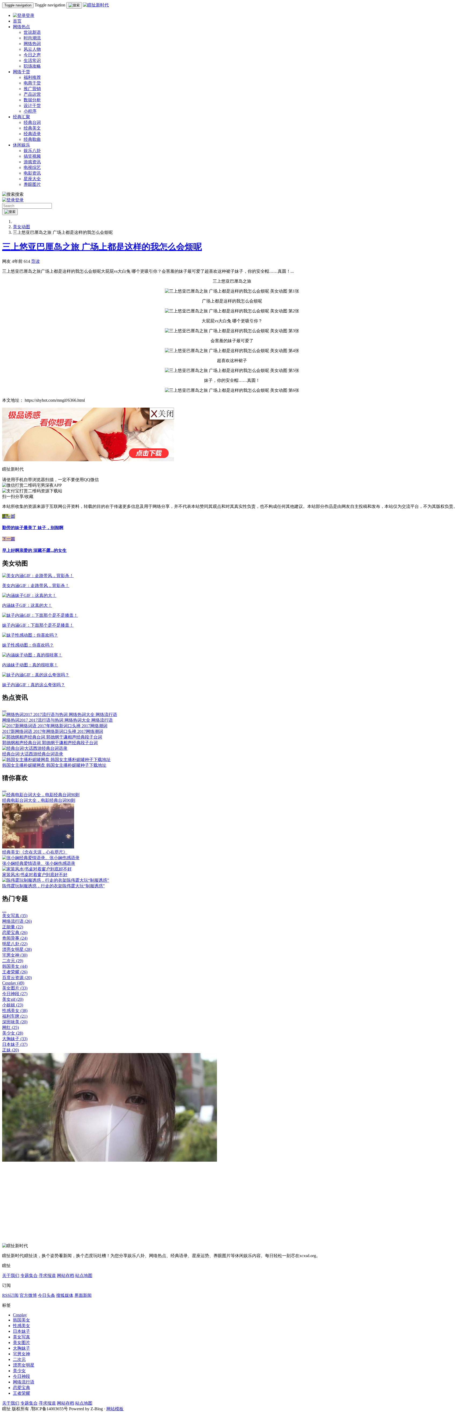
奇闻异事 (14, 938)
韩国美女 (14, 966)
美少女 (12, 1033)
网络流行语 (17, 921)
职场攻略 (32, 66)
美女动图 (21, 226)
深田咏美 (14, 1022)
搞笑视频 (32, 156)
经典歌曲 (32, 139)
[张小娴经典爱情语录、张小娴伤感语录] (40, 857)
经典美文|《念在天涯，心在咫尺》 (34, 852)
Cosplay (13, 983)
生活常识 (32, 60)
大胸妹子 (14, 1038)
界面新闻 (83, 1295)
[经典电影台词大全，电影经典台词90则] (40, 794)
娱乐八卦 (32, 150)
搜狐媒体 (64, 1295)
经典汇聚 (21, 117)
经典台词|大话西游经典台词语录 (32, 754)
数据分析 (32, 100)
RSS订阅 (10, 1295)
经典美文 (32, 128)
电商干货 (32, 83)
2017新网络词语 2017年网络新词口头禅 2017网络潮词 (52, 731)
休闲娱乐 (21, 145)
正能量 (12, 927)
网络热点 (21, 26)
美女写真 (14, 915)
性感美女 (14, 1010)
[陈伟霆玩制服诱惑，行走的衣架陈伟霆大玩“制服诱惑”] (55, 880)
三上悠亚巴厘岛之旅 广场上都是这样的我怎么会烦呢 (102, 247)
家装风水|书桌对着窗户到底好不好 (34, 874)
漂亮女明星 (17, 949)
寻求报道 (47, 1275)
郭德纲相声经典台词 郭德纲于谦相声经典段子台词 (50, 742)
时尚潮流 (32, 38)
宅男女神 (14, 955)
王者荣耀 (14, 972)
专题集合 (29, 1275)
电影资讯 (32, 173)
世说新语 (32, 32)
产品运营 (32, 94)
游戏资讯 (32, 162)
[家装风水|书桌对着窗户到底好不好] (37, 869)
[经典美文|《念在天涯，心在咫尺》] (38, 847)
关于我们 (10, 1275)
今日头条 (46, 1295)
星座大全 (32, 178)
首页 (17, 21)
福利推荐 (32, 77)
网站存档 (65, 1275)
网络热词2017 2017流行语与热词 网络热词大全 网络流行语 (57, 720)
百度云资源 (17, 977)
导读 (35, 261)
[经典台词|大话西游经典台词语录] (34, 748)
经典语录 (32, 133)
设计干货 (32, 105)
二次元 (12, 960)
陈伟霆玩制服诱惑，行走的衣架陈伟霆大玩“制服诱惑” (53, 886)
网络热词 (32, 43)
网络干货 (21, 71)
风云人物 (32, 49)
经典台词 (32, 122)
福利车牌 (14, 1016)
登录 (30, 15)
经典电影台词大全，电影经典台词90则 (38, 800)
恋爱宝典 (14, 932)
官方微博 (28, 1295)
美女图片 (14, 988)
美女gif (12, 999)
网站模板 (115, 1408)
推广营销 (32, 88)
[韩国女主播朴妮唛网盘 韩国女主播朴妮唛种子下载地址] (56, 759)
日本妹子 (14, 1044)
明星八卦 (14, 944)
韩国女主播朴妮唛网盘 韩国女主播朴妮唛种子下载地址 (54, 765)
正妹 (10, 1050)
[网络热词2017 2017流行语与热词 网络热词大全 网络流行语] (59, 714)
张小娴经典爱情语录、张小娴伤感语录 (38, 863)
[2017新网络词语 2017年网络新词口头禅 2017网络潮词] (54, 725)
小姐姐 (12, 1005)
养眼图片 (32, 184)
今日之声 (32, 55)
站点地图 (83, 1275)
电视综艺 (32, 167)
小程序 (30, 111)
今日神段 (14, 993)
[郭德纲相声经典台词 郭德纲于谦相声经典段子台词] (52, 737)
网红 (10, 1027)
